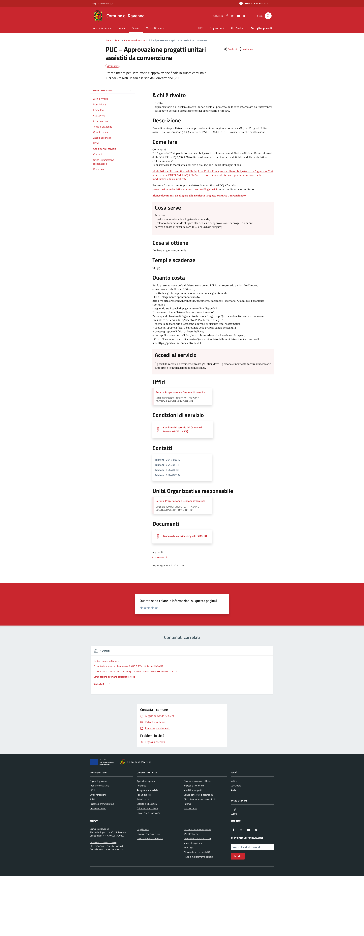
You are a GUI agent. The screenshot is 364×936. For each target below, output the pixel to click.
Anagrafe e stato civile (147, 790)
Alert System (237, 28)
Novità (122, 28)
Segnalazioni (217, 28)
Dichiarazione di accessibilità (197, 852)
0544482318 (173, 465)
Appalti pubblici (144, 794)
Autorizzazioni (143, 799)
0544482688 (173, 470)
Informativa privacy (193, 843)
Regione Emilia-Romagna (102, 3)
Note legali (189, 847)
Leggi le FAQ (143, 829)
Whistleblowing (191, 834)
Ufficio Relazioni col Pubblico (103, 842)
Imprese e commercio (194, 785)
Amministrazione (102, 28)
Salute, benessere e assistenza (198, 794)
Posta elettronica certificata (150, 838)
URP (200, 28)
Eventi (234, 813)
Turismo (187, 803)
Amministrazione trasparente (197, 829)
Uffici (92, 790)
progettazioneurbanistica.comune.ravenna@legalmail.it (185, 189)
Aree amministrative (99, 785)
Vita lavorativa (190, 808)
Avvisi (233, 790)
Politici (93, 799)
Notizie (234, 781)
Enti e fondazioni (98, 794)
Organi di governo (98, 781)
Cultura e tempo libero (147, 808)
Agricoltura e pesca (146, 781)
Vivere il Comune (155, 28)
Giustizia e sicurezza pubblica (197, 781)
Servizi (135, 28)
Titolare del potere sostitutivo (197, 838)
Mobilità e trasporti (192, 790)
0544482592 (173, 475)
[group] (182, 671)
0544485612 (173, 460)
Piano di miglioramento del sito (198, 856)
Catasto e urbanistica (147, 803)
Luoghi (234, 809)
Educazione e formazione (148, 813)
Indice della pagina (102, 90)
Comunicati (236, 785)
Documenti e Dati (98, 808)
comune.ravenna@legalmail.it (109, 846)
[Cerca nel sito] (268, 15)
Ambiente (141, 785)
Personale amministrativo (102, 803)
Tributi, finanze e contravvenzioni (199, 799)
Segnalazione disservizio (148, 834)
